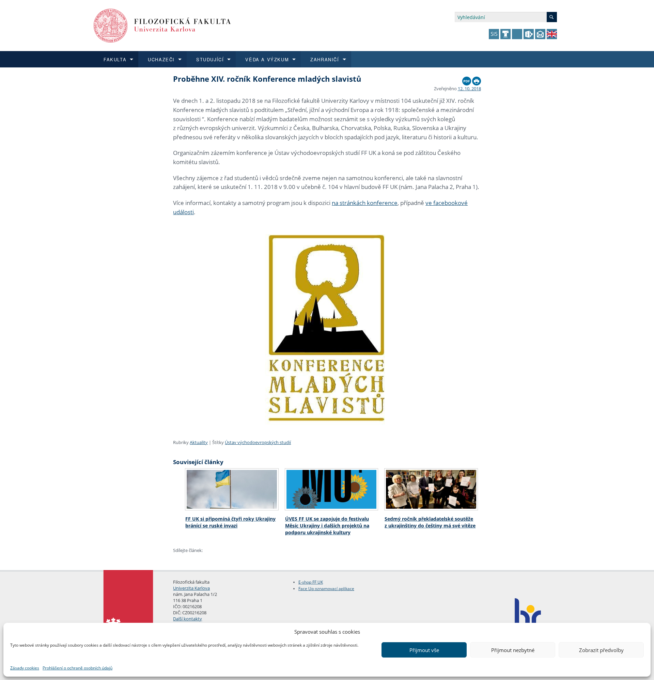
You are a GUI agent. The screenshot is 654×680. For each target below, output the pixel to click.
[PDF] (466, 79)
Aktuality (199, 442)
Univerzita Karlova (191, 588)
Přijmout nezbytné (512, 650)
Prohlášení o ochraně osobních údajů (77, 668)
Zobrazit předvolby (601, 650)
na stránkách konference (365, 203)
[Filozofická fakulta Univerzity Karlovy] (162, 25)
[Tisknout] (476, 79)
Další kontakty (187, 619)
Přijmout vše (424, 650)
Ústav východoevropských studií (258, 442)
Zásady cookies (24, 668)
